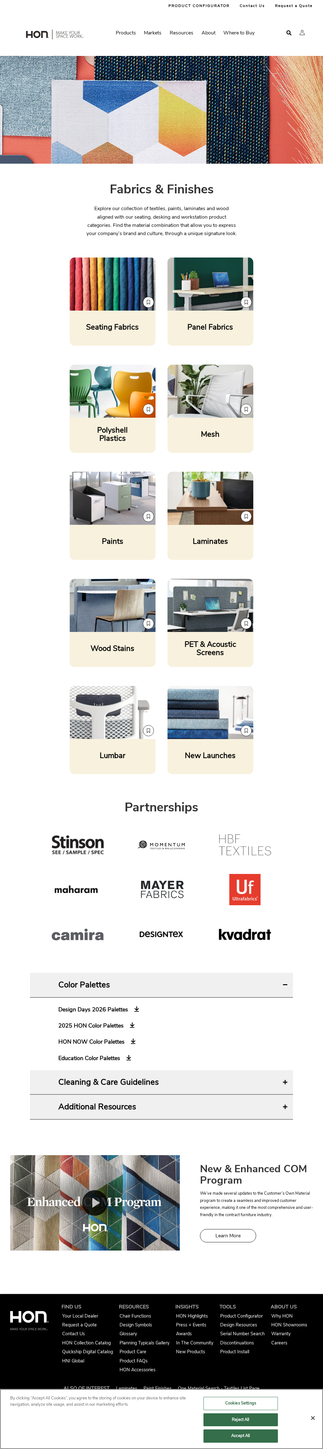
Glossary (128, 1334)
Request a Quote (294, 5)
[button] (302, 32)
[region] (161, 1419)
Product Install (234, 1352)
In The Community (194, 1343)
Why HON (282, 1316)
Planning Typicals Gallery (144, 1343)
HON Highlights (192, 1316)
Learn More (228, 1235)
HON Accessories (138, 1370)
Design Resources (238, 1325)
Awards (184, 1334)
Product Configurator (241, 1316)
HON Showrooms (289, 1325)
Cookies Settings (240, 1403)
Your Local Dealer (80, 1316)
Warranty (281, 1334)
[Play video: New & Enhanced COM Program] (95, 1203)
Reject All (240, 1419)
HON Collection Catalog (86, 1343)
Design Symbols (136, 1325)
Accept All (240, 1436)
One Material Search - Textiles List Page (219, 1388)
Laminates (126, 1388)
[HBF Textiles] (245, 846)
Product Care (133, 1352)
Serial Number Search (242, 1334)
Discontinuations (237, 1343)
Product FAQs (134, 1361)
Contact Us (252, 5)
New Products (190, 1352)
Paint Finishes (158, 1388)
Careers (279, 1343)
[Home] (54, 35)
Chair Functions (135, 1316)
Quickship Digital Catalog (87, 1352)
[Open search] (288, 33)
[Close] (313, 1418)
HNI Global (73, 1361)
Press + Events (191, 1325)
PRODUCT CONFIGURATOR (199, 5)
